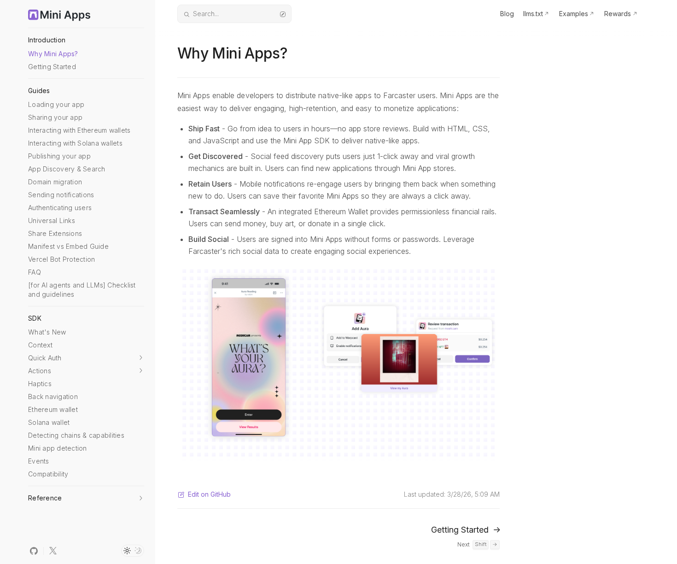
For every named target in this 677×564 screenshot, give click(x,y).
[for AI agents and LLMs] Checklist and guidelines (82, 289)
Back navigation (53, 396)
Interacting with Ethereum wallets (79, 130)
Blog (507, 14)
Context (40, 345)
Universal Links (51, 220)
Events (38, 461)
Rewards (617, 14)
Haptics (40, 384)
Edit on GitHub (209, 494)
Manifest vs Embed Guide (68, 246)
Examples (573, 14)
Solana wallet (49, 422)
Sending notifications (61, 195)
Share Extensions (55, 233)
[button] (140, 357)
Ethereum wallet (53, 409)
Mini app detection (57, 448)
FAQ (34, 272)
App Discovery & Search (66, 169)
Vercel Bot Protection (61, 259)
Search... (206, 14)
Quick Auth (45, 358)
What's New (47, 332)
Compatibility (48, 474)
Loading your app (56, 104)
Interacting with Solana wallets (75, 143)
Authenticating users (60, 208)
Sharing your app (55, 117)
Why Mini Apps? (53, 54)
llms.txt (533, 14)
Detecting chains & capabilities (76, 435)
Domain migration (55, 182)
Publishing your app (59, 156)
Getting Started (52, 66)
